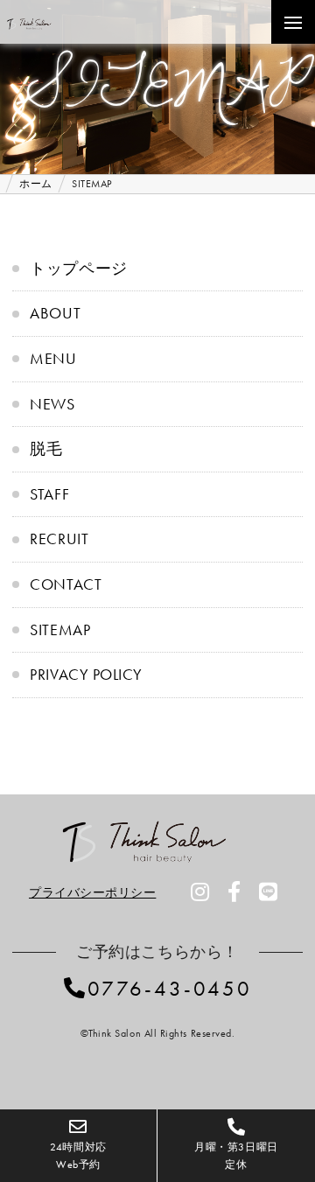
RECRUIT (59, 538)
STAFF (49, 494)
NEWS (52, 404)
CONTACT (66, 584)
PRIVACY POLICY (86, 674)
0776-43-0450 (170, 988)
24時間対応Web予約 (78, 1156)
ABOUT (55, 313)
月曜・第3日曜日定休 (235, 1156)
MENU (53, 358)
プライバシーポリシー (92, 892)
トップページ (78, 268)
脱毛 (46, 448)
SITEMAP (60, 629)
